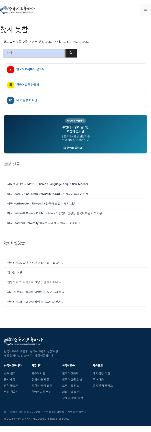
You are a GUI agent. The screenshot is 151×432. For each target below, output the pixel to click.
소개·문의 (10, 373)
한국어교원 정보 (72, 379)
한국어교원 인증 (41, 391)
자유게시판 (38, 373)
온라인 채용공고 (103, 385)
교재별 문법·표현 (72, 397)
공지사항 (9, 379)
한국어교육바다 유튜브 (30, 69)
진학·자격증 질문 (41, 385)
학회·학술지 (11, 391)
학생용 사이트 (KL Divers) (25, 411)
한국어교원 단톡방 (24, 85)
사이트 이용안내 (77, 411)
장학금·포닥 (11, 385)
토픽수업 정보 (70, 385)
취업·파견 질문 (40, 379)
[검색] (71, 53)
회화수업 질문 (70, 391)
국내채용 (98, 379)
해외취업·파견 (101, 373)
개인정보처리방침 (54, 411)
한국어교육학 (70, 373)
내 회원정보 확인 (23, 100)
